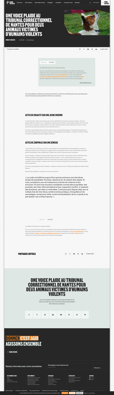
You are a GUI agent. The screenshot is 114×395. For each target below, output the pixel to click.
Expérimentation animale (33, 379)
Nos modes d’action (40, 2)
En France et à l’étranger (12, 381)
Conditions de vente (64, 390)
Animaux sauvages (32, 381)
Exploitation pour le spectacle (34, 377)
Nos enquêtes (72, 379)
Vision (8, 377)
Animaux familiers (31, 383)
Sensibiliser (50, 383)
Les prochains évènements (74, 380)
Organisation (10, 380)
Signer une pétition (52, 384)
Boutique (77, 2)
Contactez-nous (68, 2)
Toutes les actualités (13, 49)
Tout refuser (72, 393)
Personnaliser (80, 393)
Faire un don (50, 377)
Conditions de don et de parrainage (49, 390)
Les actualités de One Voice (75, 377)
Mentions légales (9, 390)
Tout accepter (65, 393)
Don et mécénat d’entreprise (54, 379)
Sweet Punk (100, 390)
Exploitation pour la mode (33, 380)
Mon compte (96, 2)
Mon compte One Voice (34, 390)
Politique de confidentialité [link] (89, 393)
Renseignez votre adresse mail (58, 365)
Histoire (8, 379)
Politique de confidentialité (21, 390)
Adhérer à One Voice (52, 381)
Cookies (82, 390)
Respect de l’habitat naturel (33, 384)
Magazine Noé (72, 381)
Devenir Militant (51, 380)
